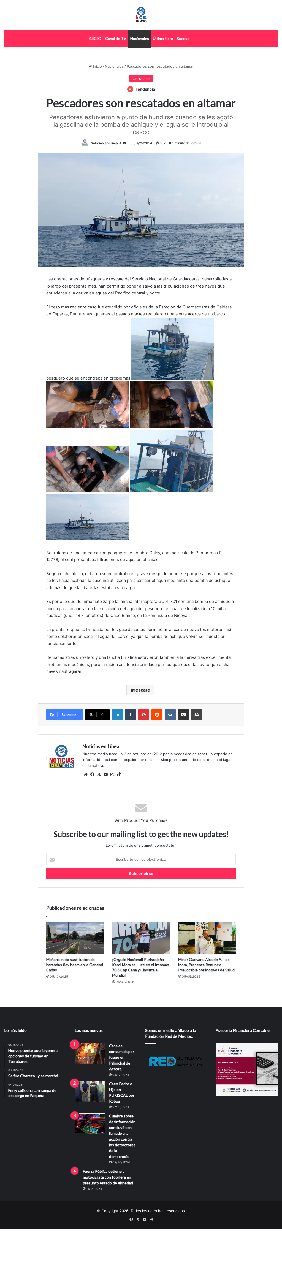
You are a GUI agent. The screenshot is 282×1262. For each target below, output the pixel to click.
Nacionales (139, 38)
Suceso (183, 38)
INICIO (94, 38)
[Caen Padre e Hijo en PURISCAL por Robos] (90, 1091)
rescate (142, 690)
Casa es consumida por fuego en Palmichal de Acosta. (121, 1057)
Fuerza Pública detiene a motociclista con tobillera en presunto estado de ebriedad (108, 1177)
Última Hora (163, 38)
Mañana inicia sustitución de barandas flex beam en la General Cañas (74, 964)
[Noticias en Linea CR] (141, 15)
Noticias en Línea (104, 143)
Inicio (97, 66)
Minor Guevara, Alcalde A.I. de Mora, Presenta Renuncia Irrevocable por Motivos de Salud (206, 964)
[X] (99, 774)
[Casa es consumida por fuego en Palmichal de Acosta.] (90, 1053)
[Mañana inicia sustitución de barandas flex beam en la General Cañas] (75, 938)
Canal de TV (115, 38)
